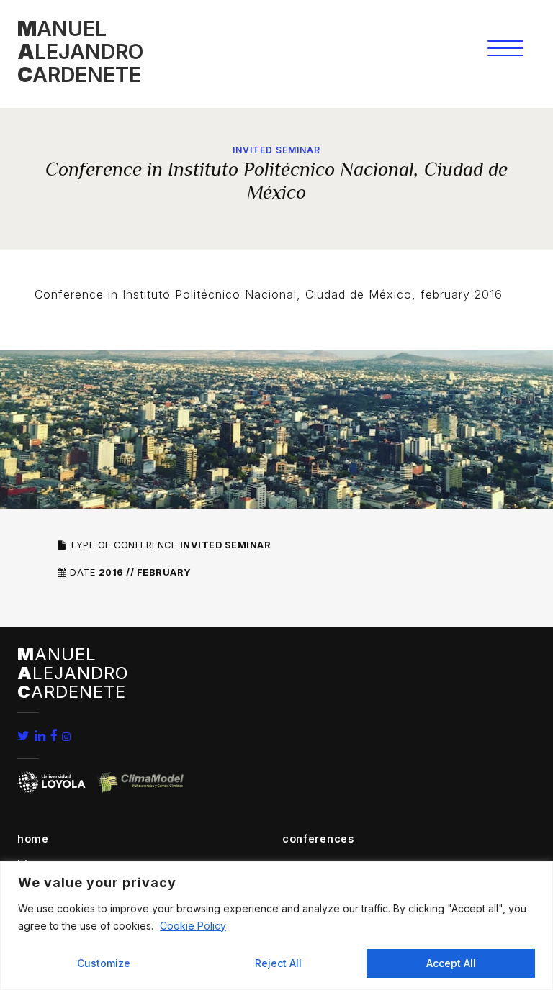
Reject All (278, 963)
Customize (103, 963)
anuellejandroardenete (80, 51)
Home (33, 838)
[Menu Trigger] (505, 48)
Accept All (451, 963)
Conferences (318, 838)
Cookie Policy (193, 925)
